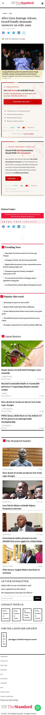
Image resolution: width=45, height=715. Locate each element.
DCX (1, 674)
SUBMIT (37, 598)
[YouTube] (38, 615)
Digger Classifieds (17, 639)
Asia (10, 13)
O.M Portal (4, 679)
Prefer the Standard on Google (15, 39)
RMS (1, 687)
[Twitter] (17, 615)
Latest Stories (13, 336)
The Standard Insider (18, 440)
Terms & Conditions (6, 696)
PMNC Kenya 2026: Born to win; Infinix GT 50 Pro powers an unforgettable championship (21, 418)
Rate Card (3, 665)
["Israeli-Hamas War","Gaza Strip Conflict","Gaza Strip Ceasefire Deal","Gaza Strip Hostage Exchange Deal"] (22, 215)
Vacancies (3, 670)
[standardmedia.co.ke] (22, 3)
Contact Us (4, 661)
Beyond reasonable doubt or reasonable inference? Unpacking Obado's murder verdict (20, 386)
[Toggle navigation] (3, 3)
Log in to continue (29, 134)
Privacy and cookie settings (9, 700)
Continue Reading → (22, 102)
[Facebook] (6, 615)
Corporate (4, 656)
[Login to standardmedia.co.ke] (42, 3)
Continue (13, 178)
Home (5, 13)
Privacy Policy (5, 692)
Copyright (3, 683)
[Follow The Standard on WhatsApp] (38, 708)
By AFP (4, 29)
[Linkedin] (28, 615)
